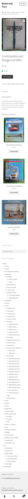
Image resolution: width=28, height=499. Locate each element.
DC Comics (9, 321)
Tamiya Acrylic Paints (12, 456)
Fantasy (7, 403)
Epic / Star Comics (13, 390)
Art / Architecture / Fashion (11, 271)
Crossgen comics (11, 316)
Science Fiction (9, 440)
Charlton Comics (11, 313)
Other (8, 395)
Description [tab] (5, 91)
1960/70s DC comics (13, 324)
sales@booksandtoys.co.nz (12, 478)
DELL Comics (10, 337)
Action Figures (8, 448)
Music (6, 427)
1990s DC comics (13, 329)
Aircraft (7, 266)
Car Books (9, 276)
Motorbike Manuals (13, 297)
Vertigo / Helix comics (14, 334)
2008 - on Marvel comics (14, 387)
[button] (24, 20)
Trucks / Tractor (11, 290)
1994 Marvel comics (13, 377)
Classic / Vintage (13, 279)
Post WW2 (9, 416)
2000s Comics (12, 353)
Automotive (8, 274)
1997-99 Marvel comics (14, 382)
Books (8, 12)
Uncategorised (7, 466)
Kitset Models (8, 464)
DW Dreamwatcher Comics (13, 340)
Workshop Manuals (11, 292)
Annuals (7, 268)
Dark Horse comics (11, 319)
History (7, 406)
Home (5, 12)
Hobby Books (8, 408)
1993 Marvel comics (13, 374)
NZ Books (7, 432)
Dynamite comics (11, 342)
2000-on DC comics (13, 332)
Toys (5, 445)
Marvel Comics (10, 355)
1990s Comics (12, 350)
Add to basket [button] (14, 151)
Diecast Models (9, 450)
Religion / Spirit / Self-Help (11, 437)
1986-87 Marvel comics (14, 366)
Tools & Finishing (11, 461)
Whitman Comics (11, 398)
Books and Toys (7, 5)
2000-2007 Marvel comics (15, 384)
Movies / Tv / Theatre (10, 424)
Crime (6, 400)
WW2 (23, 12)
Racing (10, 282)
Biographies (8, 300)
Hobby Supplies (9, 453)
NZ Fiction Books (9, 435)
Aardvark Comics (11, 308)
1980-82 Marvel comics (14, 361)
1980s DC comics (13, 326)
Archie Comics (10, 311)
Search (14, 496)
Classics (7, 303)
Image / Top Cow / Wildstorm (14, 348)
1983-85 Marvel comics (14, 363)
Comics (7, 305)
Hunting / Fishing (9, 411)
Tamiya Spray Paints (12, 458)
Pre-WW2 (9, 419)
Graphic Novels (10, 345)
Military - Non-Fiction (16, 12)
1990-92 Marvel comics (14, 371)
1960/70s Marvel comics (14, 358)
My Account (4, 496)
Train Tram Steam (11, 287)
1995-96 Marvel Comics (14, 379)
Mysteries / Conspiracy (10, 429)
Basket (22, 495)
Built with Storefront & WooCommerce (12, 490)
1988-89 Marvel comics (14, 369)
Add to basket (7, 76)
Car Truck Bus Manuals (14, 295)
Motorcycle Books (11, 284)
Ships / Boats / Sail (9, 443)
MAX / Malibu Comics (14, 392)
